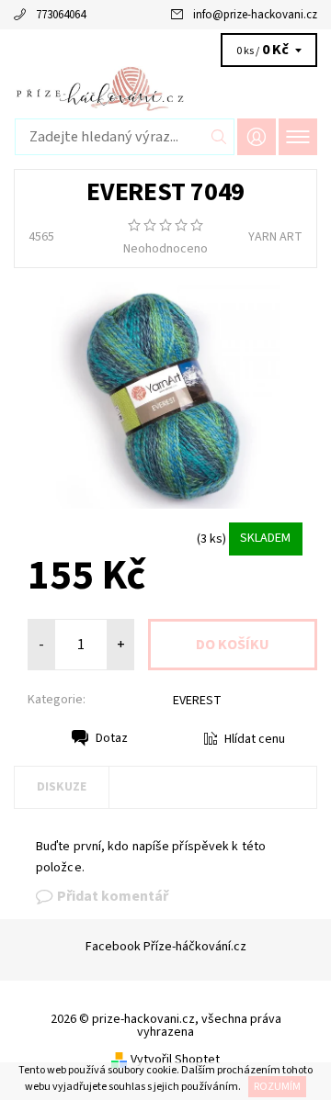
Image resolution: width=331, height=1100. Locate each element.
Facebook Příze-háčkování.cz (166, 946)
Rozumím (277, 1086)
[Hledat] (219, 136)
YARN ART (275, 237)
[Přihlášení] (256, 136)
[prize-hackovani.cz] (165, 88)
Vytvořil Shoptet (175, 1059)
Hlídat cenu (254, 739)
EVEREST (197, 700)
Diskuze (61, 787)
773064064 (61, 14)
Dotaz (112, 738)
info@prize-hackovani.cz (255, 14)
